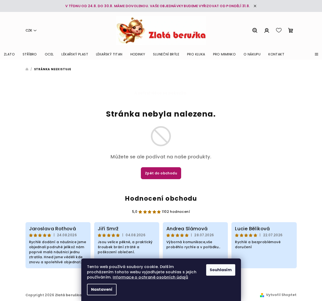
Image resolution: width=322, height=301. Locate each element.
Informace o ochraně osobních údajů (150, 277)
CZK (29, 30)
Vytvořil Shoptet (281, 294)
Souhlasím (221, 270)
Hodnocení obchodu (161, 198)
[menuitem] (9, 54)
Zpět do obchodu (161, 173)
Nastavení (101, 289)
